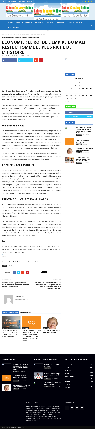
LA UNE (36, 37)
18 (79, 92)
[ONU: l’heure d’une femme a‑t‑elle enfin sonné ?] (52, 322)
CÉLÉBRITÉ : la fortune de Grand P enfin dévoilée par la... (52, 375)
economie (10, 265)
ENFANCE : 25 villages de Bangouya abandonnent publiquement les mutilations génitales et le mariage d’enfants (48, 285)
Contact (16, 27)
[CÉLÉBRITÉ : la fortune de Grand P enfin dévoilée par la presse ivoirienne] (38, 375)
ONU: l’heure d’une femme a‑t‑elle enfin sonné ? (84, 149)
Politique (38, 22)
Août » (72, 101)
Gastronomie (12, 1)
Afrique (12, 37)
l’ (11, 213)
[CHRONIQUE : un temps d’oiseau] (38, 367)
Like (91, 112)
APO (9, 27)
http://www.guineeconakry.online (22, 299)
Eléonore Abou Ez (8, 262)
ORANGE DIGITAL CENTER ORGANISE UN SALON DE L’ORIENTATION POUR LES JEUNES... (83, 130)
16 (71, 92)
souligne (22, 185)
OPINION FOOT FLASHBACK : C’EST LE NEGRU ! (52, 383)
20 (86, 92)
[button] (91, 25)
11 (79, 89)
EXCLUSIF (24, 37)
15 (67, 92)
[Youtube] (91, 1)
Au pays (18, 22)
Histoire (30, 1)
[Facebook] (82, 1)
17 (75, 92)
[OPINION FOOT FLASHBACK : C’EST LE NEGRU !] (38, 385)
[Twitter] (85, 1)
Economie (59, 22)
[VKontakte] (88, 1)
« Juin (67, 101)
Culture (49, 22)
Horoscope (22, 1)
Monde (27, 22)
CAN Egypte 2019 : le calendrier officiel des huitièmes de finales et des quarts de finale (15, 284)
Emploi (4, 1)
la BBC (10, 145)
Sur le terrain (69, 376)
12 (83, 89)
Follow (89, 116)
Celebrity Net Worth (50, 233)
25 (79, 95)
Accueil (10, 22)
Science (69, 22)
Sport (78, 22)
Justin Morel (7, 56)
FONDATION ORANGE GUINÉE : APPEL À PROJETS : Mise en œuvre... (84, 140)
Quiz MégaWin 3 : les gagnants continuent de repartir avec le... (83, 159)
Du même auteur (26, 312)
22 (67, 95)
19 (83, 92)
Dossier (67, 384)
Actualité (5, 37)
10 (75, 89)
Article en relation (10, 312)
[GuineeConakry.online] (47, 11)
